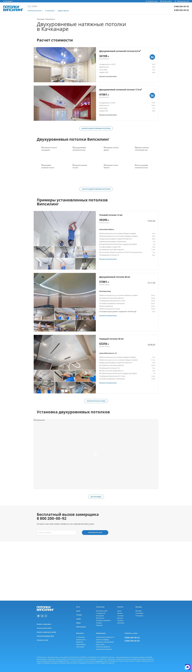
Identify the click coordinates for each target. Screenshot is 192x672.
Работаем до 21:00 (183, 1)
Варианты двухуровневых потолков (96, 128)
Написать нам (152, 1)
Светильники (81, 627)
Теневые (99, 623)
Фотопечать (100, 618)
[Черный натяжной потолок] (80, 173)
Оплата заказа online (44, 628)
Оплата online (167, 1)
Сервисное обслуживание (105, 642)
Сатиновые (139, 613)
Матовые (139, 611)
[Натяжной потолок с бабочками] (111, 173)
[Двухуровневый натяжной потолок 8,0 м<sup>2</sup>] (65, 64)
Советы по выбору (102, 639)
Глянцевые (139, 616)
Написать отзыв (42, 640)
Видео (78, 623)
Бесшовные (100, 616)
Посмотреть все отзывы (96, 401)
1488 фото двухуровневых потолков (96, 189)
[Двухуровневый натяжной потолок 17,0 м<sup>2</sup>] (65, 103)
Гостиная (120, 616)
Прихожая (120, 623)
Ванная (119, 613)
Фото (78, 607)
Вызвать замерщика (44, 624)
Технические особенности (105, 637)
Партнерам (80, 647)
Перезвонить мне (95, 532)
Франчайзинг (81, 644)
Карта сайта (100, 644)
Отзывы (79, 615)
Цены (78, 611)
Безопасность (81, 639)
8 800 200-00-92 (181, 6)
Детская (120, 618)
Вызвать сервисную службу (46, 632)
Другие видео (96, 497)
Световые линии (102, 611)
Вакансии (79, 642)
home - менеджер (32, 6)
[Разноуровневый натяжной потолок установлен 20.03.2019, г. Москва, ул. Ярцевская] (80, 155)
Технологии (49, 19)
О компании (80, 637)
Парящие (99, 625)
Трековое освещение (103, 620)
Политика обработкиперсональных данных (104, 648)
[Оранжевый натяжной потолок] (49, 173)
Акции (78, 619)
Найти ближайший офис (45, 636)
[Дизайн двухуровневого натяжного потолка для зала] (142, 155)
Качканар (40, 19)
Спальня (120, 620)
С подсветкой (100, 613)
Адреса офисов (63, 10)
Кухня (119, 611)
